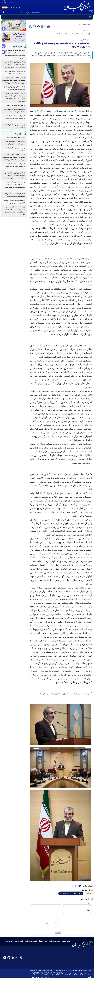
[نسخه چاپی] (38, 26)
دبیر (46, 941)
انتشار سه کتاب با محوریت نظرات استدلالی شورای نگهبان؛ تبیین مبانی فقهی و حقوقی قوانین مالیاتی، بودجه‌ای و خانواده (13, 80)
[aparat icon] (3, 40)
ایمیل (88, 910)
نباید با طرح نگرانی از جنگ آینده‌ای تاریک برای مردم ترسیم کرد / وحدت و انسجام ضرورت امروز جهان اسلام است (15, 64)
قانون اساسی (19, 941)
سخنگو (41, 941)
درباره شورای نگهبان (54, 941)
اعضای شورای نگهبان (31, 941)
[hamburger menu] (90, 17)
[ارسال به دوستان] (34, 26)
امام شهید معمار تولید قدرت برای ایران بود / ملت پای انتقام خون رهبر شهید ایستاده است (14, 118)
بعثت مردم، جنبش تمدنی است (15, 105)
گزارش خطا (86, 890)
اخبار (79, 24)
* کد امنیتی (57, 922)
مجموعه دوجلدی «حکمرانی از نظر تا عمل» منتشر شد (15, 126)
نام (89, 903)
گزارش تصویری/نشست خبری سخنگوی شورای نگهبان (66, 693)
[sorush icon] (3, 28)
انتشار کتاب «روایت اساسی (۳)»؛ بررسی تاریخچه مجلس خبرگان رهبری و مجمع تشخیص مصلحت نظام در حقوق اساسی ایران (15, 97)
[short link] (70, 893)
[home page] (77, 7)
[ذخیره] (30, 26)
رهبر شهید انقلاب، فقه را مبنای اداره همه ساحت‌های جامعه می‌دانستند (14, 110)
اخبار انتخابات (9, 941)
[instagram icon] (3, 34)
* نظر (58, 903)
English (12, 2)
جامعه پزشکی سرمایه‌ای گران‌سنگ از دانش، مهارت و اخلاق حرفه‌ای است (14, 88)
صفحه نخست (86, 24)
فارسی (4, 2)
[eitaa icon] (3, 46)
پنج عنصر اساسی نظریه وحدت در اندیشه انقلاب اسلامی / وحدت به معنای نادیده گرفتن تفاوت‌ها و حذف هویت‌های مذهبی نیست (14, 54)
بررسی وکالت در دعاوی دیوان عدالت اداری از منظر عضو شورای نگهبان (15, 72)
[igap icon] (3, 52)
